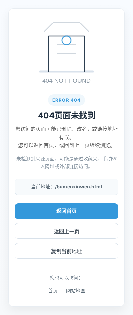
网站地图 (75, 290)
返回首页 (66, 211)
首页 (53, 290)
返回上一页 (66, 231)
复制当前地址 (66, 251)
